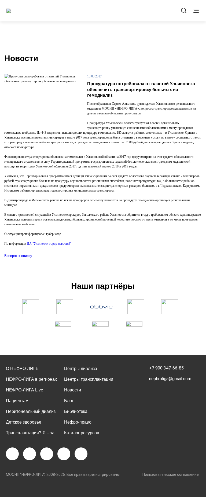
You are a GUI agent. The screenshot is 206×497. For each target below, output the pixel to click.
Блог (68, 400)
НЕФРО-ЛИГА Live (24, 390)
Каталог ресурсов (81, 433)
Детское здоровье (23, 422)
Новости (72, 390)
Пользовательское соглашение (170, 474)
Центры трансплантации (88, 379)
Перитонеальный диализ (31, 411)
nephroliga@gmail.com (170, 378)
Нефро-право (77, 422)
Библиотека (75, 411)
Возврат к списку (18, 256)
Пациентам (17, 400)
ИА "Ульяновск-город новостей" (49, 243)
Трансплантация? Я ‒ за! (31, 433)
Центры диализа (80, 368)
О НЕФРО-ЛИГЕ (22, 368)
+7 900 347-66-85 (166, 368)
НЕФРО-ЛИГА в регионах (31, 379)
